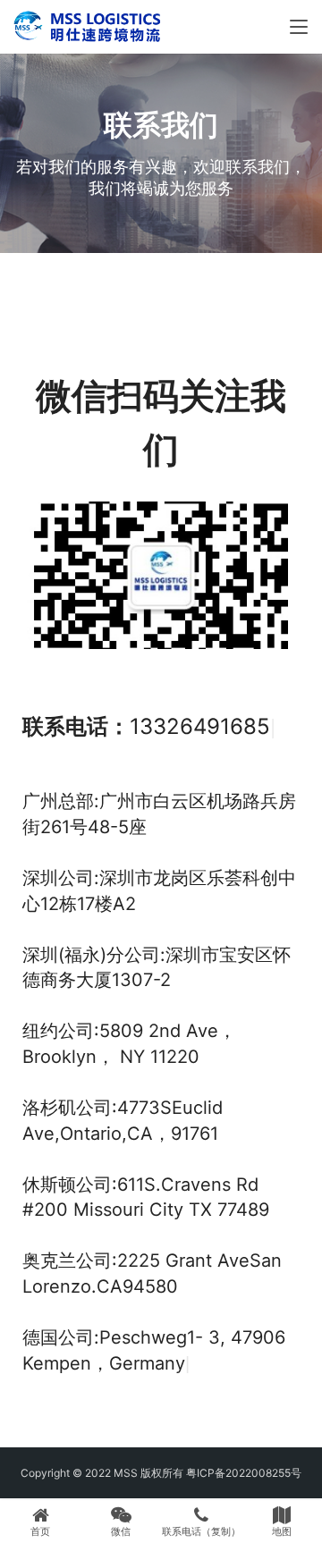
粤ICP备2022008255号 (243, 1473)
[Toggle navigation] (299, 27)
